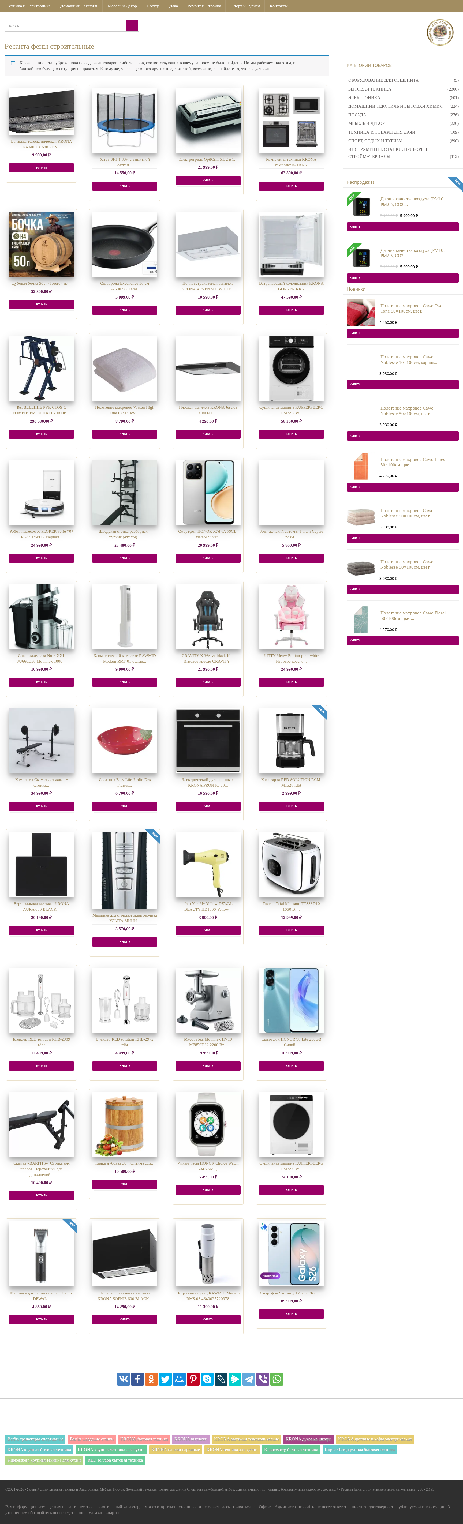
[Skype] (207, 1379)
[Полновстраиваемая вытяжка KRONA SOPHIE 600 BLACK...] (124, 1253)
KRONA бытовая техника (144, 1439)
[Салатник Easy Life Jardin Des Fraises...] (124, 740)
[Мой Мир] (179, 1379)
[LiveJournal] (221, 1379)
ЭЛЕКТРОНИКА (364, 97)
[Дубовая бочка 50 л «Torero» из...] (41, 244)
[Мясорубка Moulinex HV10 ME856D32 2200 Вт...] (208, 1000)
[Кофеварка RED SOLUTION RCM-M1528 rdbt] (291, 740)
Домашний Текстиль (79, 6)
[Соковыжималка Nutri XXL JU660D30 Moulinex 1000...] (41, 616)
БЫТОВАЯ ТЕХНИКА (369, 89)
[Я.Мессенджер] (235, 1379)
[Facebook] (137, 1379)
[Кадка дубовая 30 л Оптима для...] (124, 1124)
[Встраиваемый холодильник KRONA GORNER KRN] (291, 244)
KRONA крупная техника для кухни (111, 1449)
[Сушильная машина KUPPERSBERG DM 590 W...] (291, 1124)
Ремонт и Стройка (204, 6)
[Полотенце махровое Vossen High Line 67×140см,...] (124, 368)
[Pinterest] (193, 1379)
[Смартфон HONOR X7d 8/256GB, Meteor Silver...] (208, 492)
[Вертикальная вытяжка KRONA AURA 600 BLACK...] (41, 864)
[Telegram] (248, 1379)
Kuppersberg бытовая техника (291, 1449)
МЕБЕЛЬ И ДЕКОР (366, 123)
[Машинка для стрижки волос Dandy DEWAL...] (41, 1253)
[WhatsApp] (276, 1379)
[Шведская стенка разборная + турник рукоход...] (124, 492)
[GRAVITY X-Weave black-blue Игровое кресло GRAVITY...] (208, 616)
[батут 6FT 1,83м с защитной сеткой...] (124, 120)
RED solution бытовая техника (115, 1460)
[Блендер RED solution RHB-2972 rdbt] (124, 1000)
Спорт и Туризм (245, 6)
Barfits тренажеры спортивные (35, 1439)
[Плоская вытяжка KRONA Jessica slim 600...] (208, 368)
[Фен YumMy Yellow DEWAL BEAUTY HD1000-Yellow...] (208, 864)
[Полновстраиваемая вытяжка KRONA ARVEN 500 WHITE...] (208, 244)
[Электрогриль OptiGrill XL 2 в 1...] (208, 120)
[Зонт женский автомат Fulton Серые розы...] (291, 492)
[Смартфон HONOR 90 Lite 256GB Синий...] (291, 1000)
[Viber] (262, 1379)
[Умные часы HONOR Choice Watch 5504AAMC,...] (208, 1124)
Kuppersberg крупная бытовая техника (360, 1449)
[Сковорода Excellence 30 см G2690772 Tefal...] (124, 244)
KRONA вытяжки (190, 1439)
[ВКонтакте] (123, 1379)
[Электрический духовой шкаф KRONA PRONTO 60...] (208, 740)
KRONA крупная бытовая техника (39, 1449)
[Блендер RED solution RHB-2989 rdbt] (41, 1000)
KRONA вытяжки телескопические (246, 1439)
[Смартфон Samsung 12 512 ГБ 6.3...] (291, 1253)
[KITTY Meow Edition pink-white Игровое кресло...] (291, 616)
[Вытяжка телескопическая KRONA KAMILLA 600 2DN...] (41, 111)
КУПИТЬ (41, 168)
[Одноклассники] (151, 1379)
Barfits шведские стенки (92, 1439)
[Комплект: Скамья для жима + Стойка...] (41, 740)
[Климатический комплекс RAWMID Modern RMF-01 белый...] (124, 616)
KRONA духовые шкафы (308, 1439)
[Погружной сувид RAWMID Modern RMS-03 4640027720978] (208, 1253)
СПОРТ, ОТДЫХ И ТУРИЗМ (375, 140)
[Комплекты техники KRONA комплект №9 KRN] (291, 120)
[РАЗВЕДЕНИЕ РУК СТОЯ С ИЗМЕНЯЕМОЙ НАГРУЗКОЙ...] (41, 368)
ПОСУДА (357, 114)
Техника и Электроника (29, 6)
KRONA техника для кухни (232, 1449)
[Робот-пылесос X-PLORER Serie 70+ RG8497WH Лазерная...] (41, 492)
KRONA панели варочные (175, 1449)
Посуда (153, 6)
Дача (173, 6)
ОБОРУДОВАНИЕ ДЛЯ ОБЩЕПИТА (383, 80)
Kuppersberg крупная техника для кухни (44, 1460)
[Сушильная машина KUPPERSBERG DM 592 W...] (291, 368)
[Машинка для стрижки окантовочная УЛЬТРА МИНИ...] (124, 870)
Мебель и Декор (122, 6)
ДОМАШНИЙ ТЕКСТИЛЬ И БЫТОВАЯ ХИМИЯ (395, 106)
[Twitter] (165, 1379)
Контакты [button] (279, 6)
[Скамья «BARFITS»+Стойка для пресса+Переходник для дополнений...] (41, 1124)
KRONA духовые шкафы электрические (375, 1439)
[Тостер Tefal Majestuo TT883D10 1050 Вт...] (291, 864)
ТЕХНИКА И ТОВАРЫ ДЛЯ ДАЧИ (381, 132)
